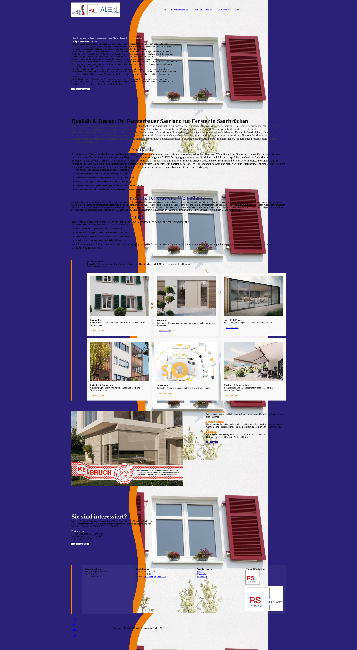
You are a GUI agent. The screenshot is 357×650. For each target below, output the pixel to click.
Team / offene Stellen (202, 10)
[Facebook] (74, 625)
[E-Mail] (74, 630)
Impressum (202, 576)
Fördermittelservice (179, 10)
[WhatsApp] (74, 635)
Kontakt (238, 10)
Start (164, 10)
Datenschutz (202, 574)
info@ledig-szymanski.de (154, 576)
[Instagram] (74, 619)
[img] (95, 9)
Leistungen (222, 10)
